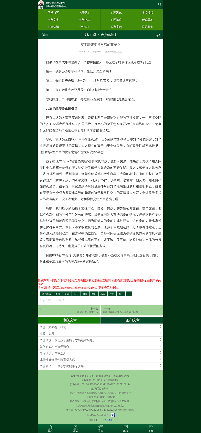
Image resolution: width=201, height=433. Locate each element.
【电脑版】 (92, 420)
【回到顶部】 (107, 420)
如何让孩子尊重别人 (87, 312)
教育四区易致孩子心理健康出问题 (120, 312)
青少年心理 (109, 35)
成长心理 (89, 35)
